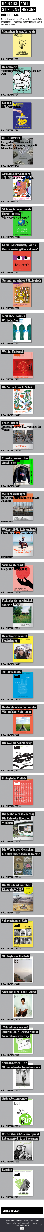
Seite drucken (11, 1210)
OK (22, 1228)
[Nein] (41, 1225)
